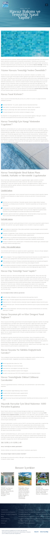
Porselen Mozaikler (24, 514)
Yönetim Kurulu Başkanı (8, 512)
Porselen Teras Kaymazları (27, 523)
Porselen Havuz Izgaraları (27, 516)
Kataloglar (4, 520)
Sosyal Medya (5, 518)
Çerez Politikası (41, 512)
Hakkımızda (4, 509)
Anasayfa (22, 8)
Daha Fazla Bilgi (44, 531)
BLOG (26, 8)
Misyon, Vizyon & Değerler (9, 514)
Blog (29, 8)
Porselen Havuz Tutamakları (27, 512)
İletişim (3, 523)
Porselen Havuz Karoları (26, 509)
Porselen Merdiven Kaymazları (28, 518)
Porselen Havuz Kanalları (26, 520)
